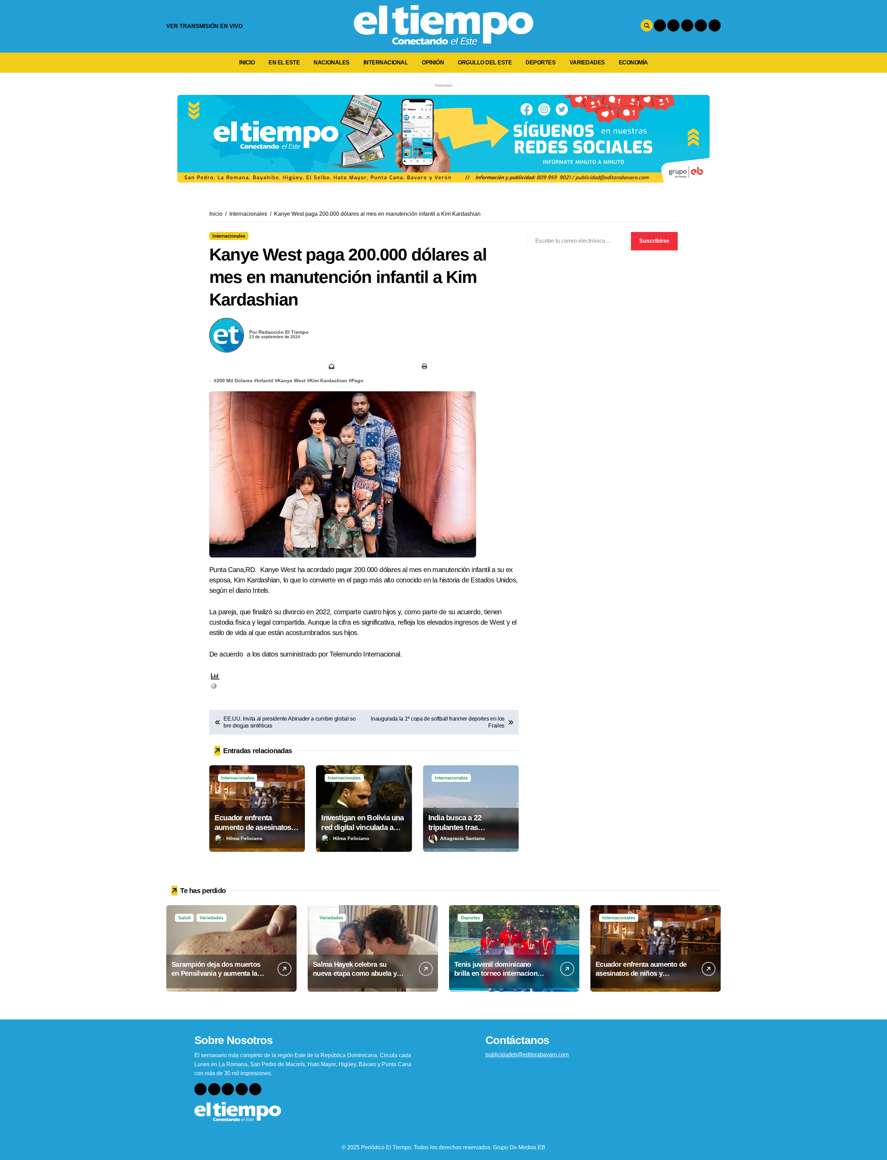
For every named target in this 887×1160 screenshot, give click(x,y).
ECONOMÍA (633, 62)
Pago (357, 380)
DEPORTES (540, 62)
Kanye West (292, 380)
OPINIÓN (433, 62)
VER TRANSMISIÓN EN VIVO (204, 26)
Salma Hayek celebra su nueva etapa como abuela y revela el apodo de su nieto (355, 973)
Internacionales (228, 236)
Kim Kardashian (328, 380)
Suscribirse (654, 241)
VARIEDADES (587, 62)
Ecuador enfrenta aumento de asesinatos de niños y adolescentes (254, 827)
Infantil (265, 380)
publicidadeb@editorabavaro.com (527, 1055)
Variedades (211, 917)
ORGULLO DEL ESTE (485, 62)
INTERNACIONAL (385, 62)
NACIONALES (331, 62)
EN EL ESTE (284, 62)
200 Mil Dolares (235, 380)
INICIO (247, 62)
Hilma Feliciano (244, 838)
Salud (184, 917)
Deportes (470, 917)
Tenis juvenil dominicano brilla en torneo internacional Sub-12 (498, 973)
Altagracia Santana (462, 838)
